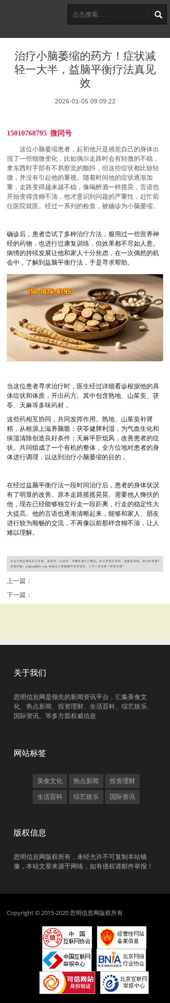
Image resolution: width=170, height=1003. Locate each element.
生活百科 (50, 796)
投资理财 (122, 780)
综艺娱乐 (86, 796)
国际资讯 (122, 796)
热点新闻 (86, 780)
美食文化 (50, 780)
